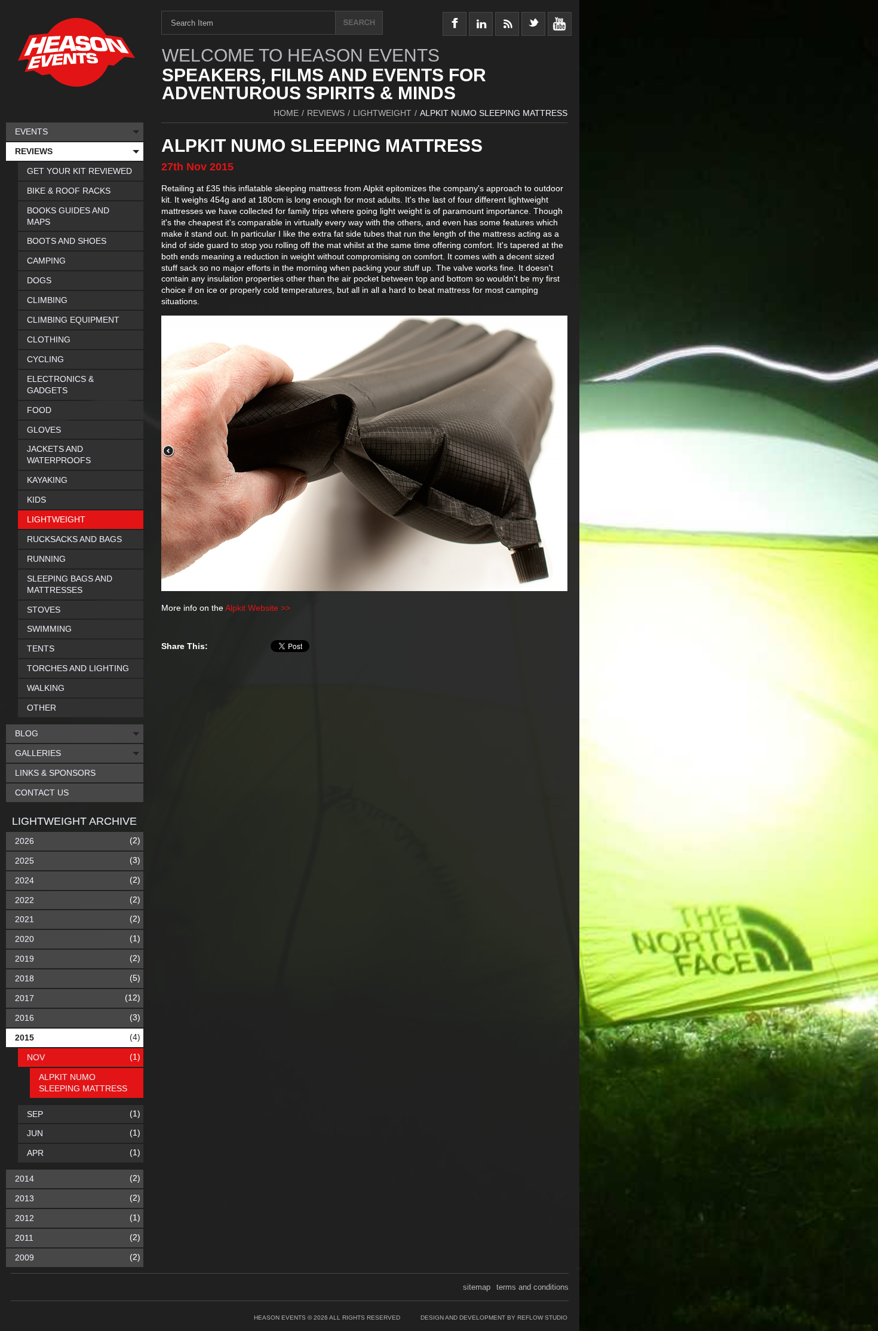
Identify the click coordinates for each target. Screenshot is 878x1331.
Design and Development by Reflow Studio (493, 1317)
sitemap (476, 1287)
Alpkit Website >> (257, 608)
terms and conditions (532, 1287)
